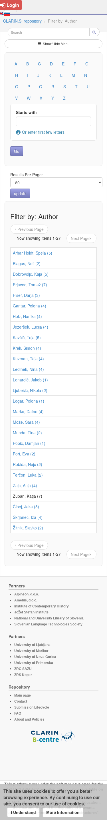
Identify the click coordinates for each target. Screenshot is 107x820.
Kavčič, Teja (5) (27, 337)
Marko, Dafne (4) (28, 411)
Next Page (80, 238)
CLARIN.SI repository (22, 21)
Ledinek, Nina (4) (28, 369)
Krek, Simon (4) (27, 348)
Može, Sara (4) (26, 422)
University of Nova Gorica (35, 657)
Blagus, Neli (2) (27, 263)
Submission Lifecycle (31, 707)
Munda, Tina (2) (27, 432)
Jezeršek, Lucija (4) (30, 327)
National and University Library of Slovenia (49, 618)
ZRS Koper (23, 675)
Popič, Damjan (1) (29, 443)
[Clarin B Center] (54, 735)
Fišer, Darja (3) (26, 295)
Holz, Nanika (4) (27, 316)
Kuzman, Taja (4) (28, 358)
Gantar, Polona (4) (29, 306)
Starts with (26, 112)
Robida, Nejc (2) (27, 464)
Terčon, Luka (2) (28, 475)
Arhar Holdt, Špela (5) (32, 253)
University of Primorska (33, 663)
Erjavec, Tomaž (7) (30, 284)
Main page (22, 695)
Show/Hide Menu (56, 43)
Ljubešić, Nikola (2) (30, 390)
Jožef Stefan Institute (31, 612)
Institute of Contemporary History (41, 606)
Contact (20, 701)
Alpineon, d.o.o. (26, 594)
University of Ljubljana (32, 645)
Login (13, 5)
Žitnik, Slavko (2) (28, 528)
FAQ (17, 713)
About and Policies (29, 719)
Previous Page (30, 229)
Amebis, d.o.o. (25, 600)
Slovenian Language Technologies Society (48, 624)
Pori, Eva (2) (24, 454)
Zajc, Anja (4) (25, 485)
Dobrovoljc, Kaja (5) (31, 274)
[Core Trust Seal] (53, 759)
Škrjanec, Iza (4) (28, 517)
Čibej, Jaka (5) (26, 506)
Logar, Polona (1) (28, 401)
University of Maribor (31, 651)
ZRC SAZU (23, 669)
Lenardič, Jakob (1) (30, 380)
